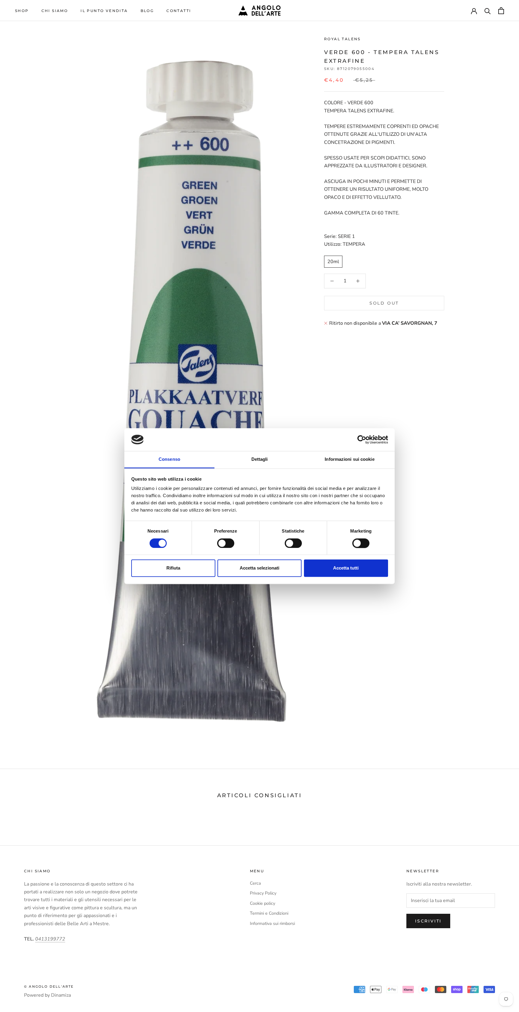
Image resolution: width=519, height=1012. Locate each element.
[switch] (225, 543)
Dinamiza (61, 995)
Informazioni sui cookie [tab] (349, 459)
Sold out (384, 303)
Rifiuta (173, 568)
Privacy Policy (263, 893)
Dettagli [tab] (259, 459)
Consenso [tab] (169, 459)
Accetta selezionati (259, 568)
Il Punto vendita (104, 10)
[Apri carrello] (501, 10)
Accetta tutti (346, 568)
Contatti (178, 10)
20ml (333, 261)
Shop (22, 10)
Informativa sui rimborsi (272, 923)
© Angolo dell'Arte (49, 986)
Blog (147, 10)
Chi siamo (54, 10)
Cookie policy (262, 903)
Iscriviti (428, 921)
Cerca (255, 883)
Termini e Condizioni (269, 913)
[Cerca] (487, 11)
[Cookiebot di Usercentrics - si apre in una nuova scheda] (361, 439)
